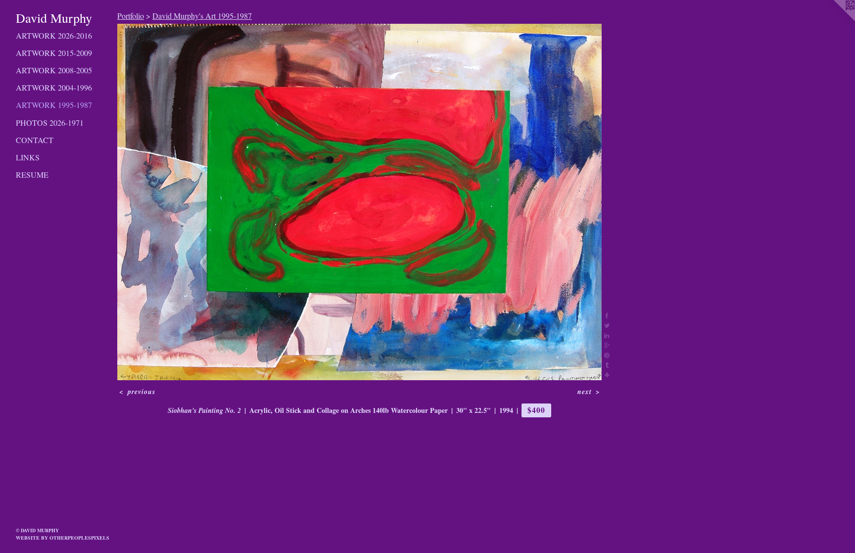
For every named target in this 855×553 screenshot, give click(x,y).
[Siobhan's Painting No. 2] (359, 202)
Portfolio (130, 15)
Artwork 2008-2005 (54, 70)
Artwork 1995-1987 (54, 105)
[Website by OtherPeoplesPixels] (835, 20)
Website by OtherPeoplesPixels (62, 537)
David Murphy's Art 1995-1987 (202, 15)
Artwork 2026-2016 (54, 35)
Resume (32, 174)
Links (28, 157)
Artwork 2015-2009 (54, 53)
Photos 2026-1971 (50, 122)
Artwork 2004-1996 (54, 87)
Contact (34, 140)
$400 (536, 409)
